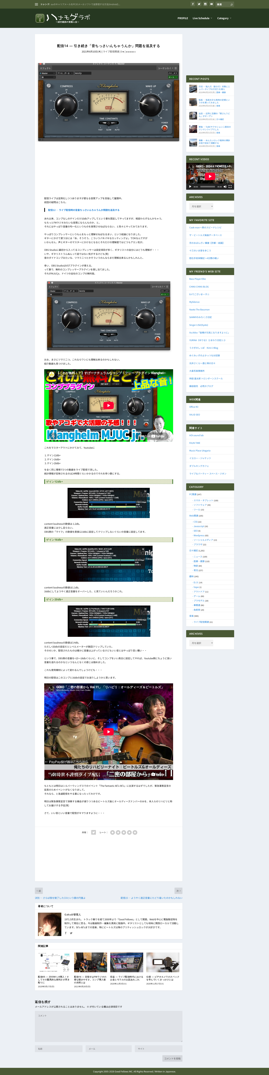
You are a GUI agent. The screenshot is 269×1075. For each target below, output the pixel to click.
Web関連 (193, 515)
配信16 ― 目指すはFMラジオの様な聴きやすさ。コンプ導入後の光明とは (90, 979)
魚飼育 (197, 609)
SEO (196, 530)
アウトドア (199, 591)
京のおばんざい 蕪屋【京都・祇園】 (207, 242)
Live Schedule (201, 18)
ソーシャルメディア (203, 539)
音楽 (218, 105)
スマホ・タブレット (203, 500)
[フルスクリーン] (230, 186)
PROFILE (183, 18)
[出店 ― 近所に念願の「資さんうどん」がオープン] (193, 116)
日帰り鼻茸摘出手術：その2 (64, 4)
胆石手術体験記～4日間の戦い (204, 258)
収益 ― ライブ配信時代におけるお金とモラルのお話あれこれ (126, 978)
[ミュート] (225, 186)
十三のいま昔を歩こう (200, 250)
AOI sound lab (196, 435)
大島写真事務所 (197, 370)
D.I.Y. (196, 582)
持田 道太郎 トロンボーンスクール (206, 378)
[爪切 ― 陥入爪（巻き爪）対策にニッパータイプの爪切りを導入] (193, 89)
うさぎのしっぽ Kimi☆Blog (203, 347)
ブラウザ (198, 544)
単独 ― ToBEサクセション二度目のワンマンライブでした (215, 128)
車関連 (197, 605)
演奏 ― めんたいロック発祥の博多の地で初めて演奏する (214, 141)
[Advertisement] (108, 170)
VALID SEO (194, 414)
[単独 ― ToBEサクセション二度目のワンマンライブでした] (193, 129)
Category (223, 18)
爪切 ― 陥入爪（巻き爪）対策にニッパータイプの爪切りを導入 (214, 88)
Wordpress (199, 535)
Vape (196, 587)
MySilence (194, 301)
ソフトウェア (200, 504)
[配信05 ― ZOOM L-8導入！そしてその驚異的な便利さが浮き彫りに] (54, 962)
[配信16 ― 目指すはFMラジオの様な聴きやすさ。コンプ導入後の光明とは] (90, 962)
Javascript (199, 526)
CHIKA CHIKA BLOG (199, 286)
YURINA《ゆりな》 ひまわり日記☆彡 (207, 340)
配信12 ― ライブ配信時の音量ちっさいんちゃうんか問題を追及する (84, 210)
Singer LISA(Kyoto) (198, 324)
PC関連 (192, 494)
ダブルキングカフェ (199, 465)
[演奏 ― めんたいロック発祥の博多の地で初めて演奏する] (193, 142)
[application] (210, 176)
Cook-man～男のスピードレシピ (205, 227)
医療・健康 (221, 92)
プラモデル (199, 600)
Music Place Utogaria (199, 450)
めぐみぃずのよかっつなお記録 (204, 355)
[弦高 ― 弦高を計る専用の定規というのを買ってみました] (193, 102)
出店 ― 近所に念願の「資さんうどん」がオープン (214, 115)
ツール (197, 509)
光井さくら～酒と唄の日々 (202, 363)
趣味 (191, 576)
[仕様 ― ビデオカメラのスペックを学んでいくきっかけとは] (162, 962)
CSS (196, 521)
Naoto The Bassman (199, 309)
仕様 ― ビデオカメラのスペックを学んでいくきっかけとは (162, 978)
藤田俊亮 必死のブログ (201, 386)
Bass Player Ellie (197, 278)
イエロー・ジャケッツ (200, 458)
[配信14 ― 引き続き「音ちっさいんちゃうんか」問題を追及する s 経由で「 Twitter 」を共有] (93, 832)
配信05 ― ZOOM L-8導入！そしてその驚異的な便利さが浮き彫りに (54, 979)
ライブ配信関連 (111, 51)
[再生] (190, 186)
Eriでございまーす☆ (199, 294)
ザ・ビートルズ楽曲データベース (205, 235)
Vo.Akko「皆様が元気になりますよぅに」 (209, 332)
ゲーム (197, 596)
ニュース (198, 556)
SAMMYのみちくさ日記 (200, 317)
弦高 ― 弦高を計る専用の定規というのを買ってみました (214, 101)
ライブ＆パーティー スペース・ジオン (207, 473)
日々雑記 (220, 119)
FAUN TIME (194, 442)
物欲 (196, 565)
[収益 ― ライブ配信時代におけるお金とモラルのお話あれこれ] (126, 962)
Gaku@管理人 (72, 914)
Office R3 (193, 406)
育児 (196, 570)
